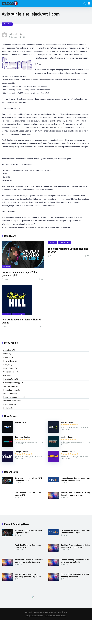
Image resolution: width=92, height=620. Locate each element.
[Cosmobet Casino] (7, 447)
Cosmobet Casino (22, 437)
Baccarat (6, 357)
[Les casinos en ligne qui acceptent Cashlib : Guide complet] (53, 482)
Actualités (7, 24)
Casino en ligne (64, 242)
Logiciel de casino (10, 390)
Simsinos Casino (68, 452)
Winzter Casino (67, 422)
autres (5, 354)
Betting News (8, 361)
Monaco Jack (20, 422)
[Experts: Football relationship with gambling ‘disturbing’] (53, 580)
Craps (5, 375)
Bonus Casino (8, 368)
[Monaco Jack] (7, 432)
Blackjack (7, 365)
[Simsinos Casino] (53, 461)
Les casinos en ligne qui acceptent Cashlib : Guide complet (75, 479)
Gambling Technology (11, 383)
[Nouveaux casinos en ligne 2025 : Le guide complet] (23, 254)
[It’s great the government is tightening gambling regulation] (7, 580)
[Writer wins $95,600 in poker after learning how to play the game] (7, 565)
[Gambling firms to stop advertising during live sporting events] (53, 499)
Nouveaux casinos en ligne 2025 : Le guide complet (29, 479)
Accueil (4, 18)
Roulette (6, 408)
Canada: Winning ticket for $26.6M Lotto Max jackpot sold (75, 561)
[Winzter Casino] (53, 432)
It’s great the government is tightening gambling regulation (28, 575)
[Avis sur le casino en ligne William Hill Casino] (23, 300)
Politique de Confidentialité (34, 616)
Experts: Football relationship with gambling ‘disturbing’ (75, 575)
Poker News (8, 404)
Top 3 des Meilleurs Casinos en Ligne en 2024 (28, 494)
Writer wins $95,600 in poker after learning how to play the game (29, 561)
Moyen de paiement (11, 401)
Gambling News (9, 379)
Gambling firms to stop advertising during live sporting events (75, 494)
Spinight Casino (21, 452)
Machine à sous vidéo (12, 397)
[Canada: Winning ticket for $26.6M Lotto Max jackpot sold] (53, 565)
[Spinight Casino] (7, 461)
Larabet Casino (67, 437)
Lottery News (8, 394)
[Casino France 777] (10, 3)
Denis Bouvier (16, 34)
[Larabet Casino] (53, 447)
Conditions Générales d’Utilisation (55, 616)
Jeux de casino (9, 386)
